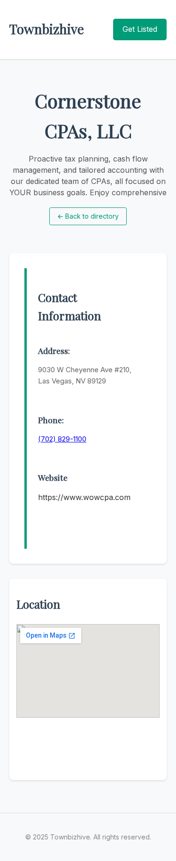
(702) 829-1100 (62, 438)
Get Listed (139, 29)
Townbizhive (46, 28)
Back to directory (88, 216)
